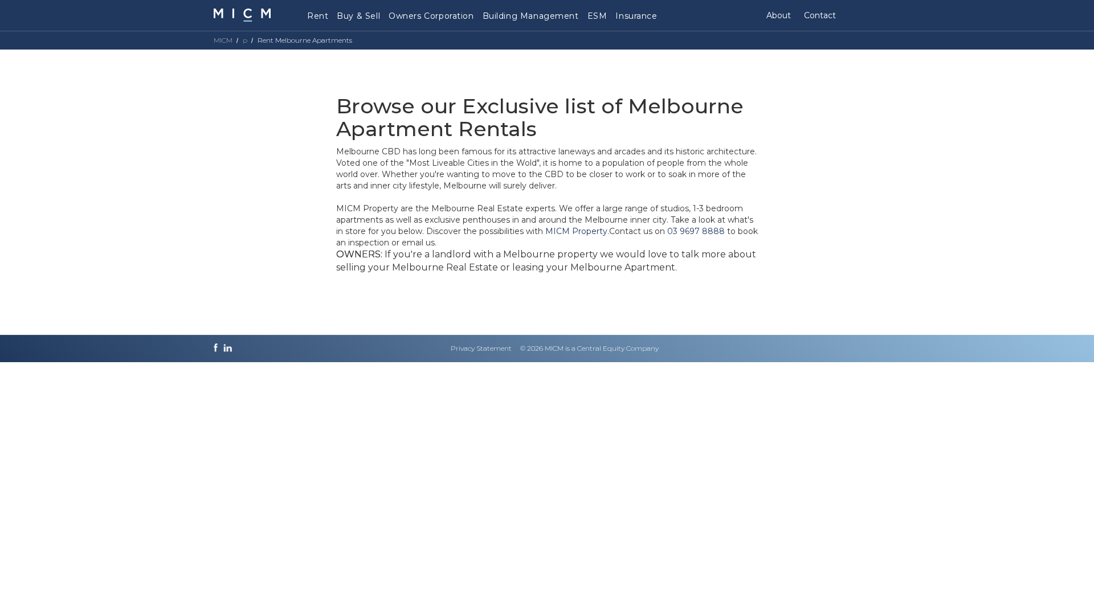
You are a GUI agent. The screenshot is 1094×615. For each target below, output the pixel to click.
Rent (317, 16)
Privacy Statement (481, 348)
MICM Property (576, 231)
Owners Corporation (431, 16)
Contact (820, 15)
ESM (597, 16)
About (778, 15)
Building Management (531, 16)
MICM (223, 40)
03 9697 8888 (696, 231)
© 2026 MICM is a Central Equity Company (589, 348)
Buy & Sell (358, 16)
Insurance (636, 16)
